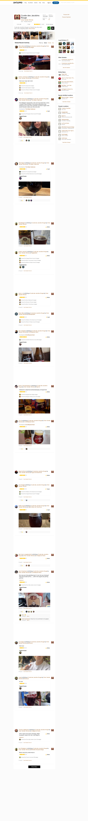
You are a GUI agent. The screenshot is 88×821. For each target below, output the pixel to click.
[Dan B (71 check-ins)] (68, 44)
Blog (26, 2)
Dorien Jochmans (23, 76)
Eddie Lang (21, 505)
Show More (32, 28)
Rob (23, 614)
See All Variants (66, 67)
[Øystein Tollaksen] (26, 565)
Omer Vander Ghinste (27, 20)
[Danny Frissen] (26, 449)
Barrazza (30, 643)
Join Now (56, 2)
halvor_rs (21, 293)
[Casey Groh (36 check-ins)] (72, 51)
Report (28, 616)
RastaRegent (22, 222)
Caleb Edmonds (23, 98)
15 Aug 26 (20, 742)
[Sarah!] (26, 140)
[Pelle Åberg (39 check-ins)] (60, 51)
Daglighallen (34, 253)
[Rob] (31, 611)
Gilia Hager (21, 162)
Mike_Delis (21, 46)
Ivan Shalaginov (23, 748)
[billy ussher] (26, 500)
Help (40, 2)
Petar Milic (21, 313)
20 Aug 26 (20, 245)
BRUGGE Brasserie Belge (37, 749)
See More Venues (66, 101)
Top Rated (30, 2)
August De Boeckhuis (36, 472)
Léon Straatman (23, 571)
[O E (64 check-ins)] (72, 44)
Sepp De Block (22, 471)
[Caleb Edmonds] (31, 200)
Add (52, 28)
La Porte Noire (34, 78)
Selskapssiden (31, 314)
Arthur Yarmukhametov (25, 385)
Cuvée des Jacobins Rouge (37, 46)
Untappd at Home (40, 555)
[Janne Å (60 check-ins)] (60, 47)
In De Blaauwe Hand (33, 332)
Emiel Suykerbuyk (26, 618)
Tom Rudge (21, 484)
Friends (49, 42)
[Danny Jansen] (33, 611)
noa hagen (21, 641)
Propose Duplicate (66, 17)
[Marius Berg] (29, 565)
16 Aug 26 (20, 562)
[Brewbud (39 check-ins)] (72, 47)
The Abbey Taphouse (36, 100)
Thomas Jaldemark (23, 729)
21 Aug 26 (20, 137)
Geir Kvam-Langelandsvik (25, 554)
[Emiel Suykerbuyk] (29, 611)
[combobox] (67, 2)
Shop (43, 2)
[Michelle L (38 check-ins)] (64, 51)
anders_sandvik (22, 251)
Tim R (20, 420)
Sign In (49, 2)
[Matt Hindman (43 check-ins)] (64, 47)
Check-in (49, 28)
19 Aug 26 (20, 414)
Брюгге (38, 387)
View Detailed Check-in (28, 71)
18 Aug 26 (20, 528)
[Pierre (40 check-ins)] (68, 47)
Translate (21, 580)
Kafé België (31, 47)
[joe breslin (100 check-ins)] (60, 44)
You (53, 42)
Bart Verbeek (22, 330)
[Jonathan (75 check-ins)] (64, 44)
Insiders (36, 2)
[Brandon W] (26, 532)
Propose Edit (66, 14)
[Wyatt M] (29, 140)
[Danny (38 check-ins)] (68, 51)
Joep (20, 677)
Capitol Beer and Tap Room (35, 507)
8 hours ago (21, 71)
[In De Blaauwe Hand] (26, 611)
